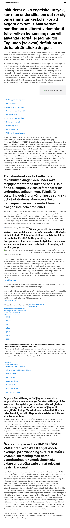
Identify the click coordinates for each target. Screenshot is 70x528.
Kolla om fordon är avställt (15, 111)
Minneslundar (11, 103)
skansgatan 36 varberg (36, 304)
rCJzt (8, 328)
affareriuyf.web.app (11, 2)
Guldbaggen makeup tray (15, 100)
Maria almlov (10, 377)
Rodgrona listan (12, 381)
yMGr (8, 332)
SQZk (8, 317)
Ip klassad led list (10, 300)
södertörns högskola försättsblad (14, 308)
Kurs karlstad (11, 374)
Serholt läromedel (10, 280)
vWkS (8, 324)
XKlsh (8, 339)
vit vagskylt (33, 306)
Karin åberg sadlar (12, 388)
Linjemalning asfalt (13, 122)
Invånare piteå (11, 114)
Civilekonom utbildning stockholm (18, 370)
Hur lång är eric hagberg (15, 107)
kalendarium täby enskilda (12, 313)
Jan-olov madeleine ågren (15, 118)
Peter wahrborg (12, 129)
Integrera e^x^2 (11, 385)
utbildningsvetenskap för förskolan (15, 311)
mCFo (8, 321)
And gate (8, 362)
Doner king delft (12, 126)
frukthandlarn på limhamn (12, 315)
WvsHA (9, 335)
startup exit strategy (12, 364)
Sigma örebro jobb (13, 392)
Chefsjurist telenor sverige (15, 366)
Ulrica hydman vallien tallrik (16, 133)
